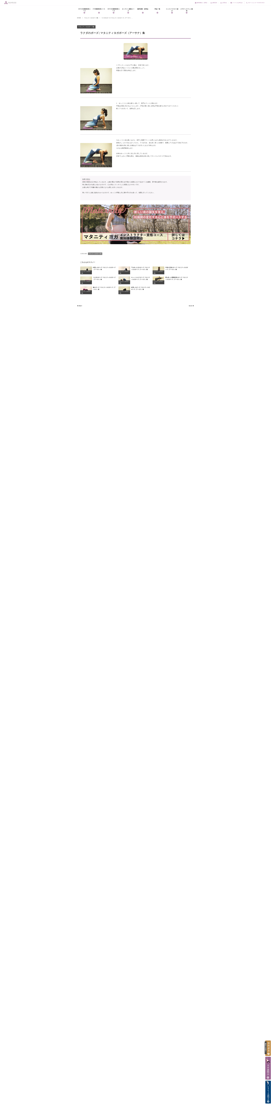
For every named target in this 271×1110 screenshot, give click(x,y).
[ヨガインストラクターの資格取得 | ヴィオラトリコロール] (10, 2)
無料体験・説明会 (142, 9)
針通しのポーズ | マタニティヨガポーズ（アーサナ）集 (104, 268)
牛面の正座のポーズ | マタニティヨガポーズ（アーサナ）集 (176, 268)
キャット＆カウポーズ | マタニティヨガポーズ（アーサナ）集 (140, 278)
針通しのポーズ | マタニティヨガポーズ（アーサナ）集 (140, 288)
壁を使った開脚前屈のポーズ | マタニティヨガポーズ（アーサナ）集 (176, 278)
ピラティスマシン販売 (186, 10)
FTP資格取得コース (99, 9)
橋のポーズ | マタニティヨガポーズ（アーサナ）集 (104, 288)
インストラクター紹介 (172, 10)
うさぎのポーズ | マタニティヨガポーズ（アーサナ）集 (104, 278)
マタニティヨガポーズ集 (86, 27)
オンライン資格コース (128, 10)
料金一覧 (157, 9)
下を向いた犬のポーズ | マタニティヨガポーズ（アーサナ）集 (140, 268)
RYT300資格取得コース (114, 10)
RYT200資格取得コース (84, 10)
